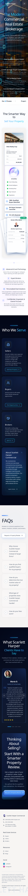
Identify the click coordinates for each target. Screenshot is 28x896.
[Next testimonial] (24, 695)
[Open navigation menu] (24, 3)
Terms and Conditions (14, 890)
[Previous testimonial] (4, 695)
